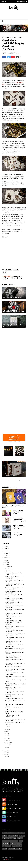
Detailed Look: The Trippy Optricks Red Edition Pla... (14, 695)
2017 (5, 748)
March (7, 740)
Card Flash (8, 37)
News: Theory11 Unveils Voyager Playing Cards (15, 701)
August (7, 729)
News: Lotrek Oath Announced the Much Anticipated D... (14, 673)
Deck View (16, 833)
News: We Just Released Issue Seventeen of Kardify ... (15, 634)
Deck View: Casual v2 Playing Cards (14, 698)
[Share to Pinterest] (13, 57)
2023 (5, 553)
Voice (4, 838)
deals (10, 835)
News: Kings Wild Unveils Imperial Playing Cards (15, 677)
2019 (5, 562)
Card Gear (20, 838)
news (11, 833)
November (8, 569)
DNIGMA (15, 37)
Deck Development (12, 848)
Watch (8, 838)
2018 (5, 564)
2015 (5, 752)
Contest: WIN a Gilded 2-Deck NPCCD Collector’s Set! (14, 645)
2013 (5, 757)
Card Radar (15, 835)
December (8, 566)
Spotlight (14, 838)
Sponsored (12, 843)
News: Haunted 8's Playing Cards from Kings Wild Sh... (14, 610)
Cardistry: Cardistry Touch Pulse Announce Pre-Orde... (15, 617)
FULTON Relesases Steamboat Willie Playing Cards (18, 534)
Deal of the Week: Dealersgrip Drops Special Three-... (14, 630)
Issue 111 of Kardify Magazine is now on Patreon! (18, 512)
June (6, 733)
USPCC (21, 37)
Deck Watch (14, 846)
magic (20, 840)
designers (11, 840)
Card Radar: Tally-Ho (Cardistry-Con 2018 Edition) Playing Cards (13, 277)
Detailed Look (6, 843)
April (6, 738)
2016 (5, 750)
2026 (5, 546)
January (7, 745)
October (7, 571)
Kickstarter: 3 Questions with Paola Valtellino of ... (13, 573)
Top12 (16, 840)
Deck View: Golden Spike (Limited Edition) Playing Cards (19, 527)
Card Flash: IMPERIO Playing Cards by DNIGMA (14, 712)
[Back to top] (24, 857)
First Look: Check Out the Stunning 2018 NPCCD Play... (14, 649)
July (6, 731)
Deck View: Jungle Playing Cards (13, 667)
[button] (4, 1)
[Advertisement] (16, 14)
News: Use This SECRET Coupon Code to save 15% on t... (15, 719)
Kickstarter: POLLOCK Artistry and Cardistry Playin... (13, 641)
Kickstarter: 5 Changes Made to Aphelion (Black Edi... (15, 723)
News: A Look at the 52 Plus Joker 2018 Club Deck (14, 581)
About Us (3, 1)
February (7, 742)
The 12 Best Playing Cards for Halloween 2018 (15, 595)
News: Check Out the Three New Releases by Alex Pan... (15, 669)
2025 (5, 549)
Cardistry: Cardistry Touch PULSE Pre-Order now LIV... (14, 599)
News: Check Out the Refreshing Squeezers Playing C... (13, 688)
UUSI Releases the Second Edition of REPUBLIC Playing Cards (19, 519)
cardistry (22, 833)
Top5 (20, 846)
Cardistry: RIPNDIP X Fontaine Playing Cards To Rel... (14, 592)
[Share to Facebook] (4, 57)
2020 (5, 560)
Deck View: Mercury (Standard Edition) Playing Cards (14, 584)
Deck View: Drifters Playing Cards (13, 620)
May (6, 736)
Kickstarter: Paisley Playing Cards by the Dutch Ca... (14, 691)
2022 (5, 555)
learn (9, 846)
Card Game (19, 843)
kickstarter (5, 833)
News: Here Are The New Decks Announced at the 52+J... (13, 656)
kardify (4, 846)
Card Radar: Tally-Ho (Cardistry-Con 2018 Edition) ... (14, 716)
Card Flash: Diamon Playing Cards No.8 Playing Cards (14, 577)
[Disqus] (14, 350)
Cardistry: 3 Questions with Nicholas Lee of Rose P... (15, 623)
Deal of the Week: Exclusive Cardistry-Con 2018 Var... (15, 684)
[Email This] (17, 57)
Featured (5, 835)
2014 (5, 754)
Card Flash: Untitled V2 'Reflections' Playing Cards (13, 603)
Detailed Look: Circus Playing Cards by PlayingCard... (14, 638)
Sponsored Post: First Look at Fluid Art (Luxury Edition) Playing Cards (21, 30)
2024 (5, 551)
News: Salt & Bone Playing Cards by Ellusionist (14, 660)
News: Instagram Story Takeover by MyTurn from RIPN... (13, 588)
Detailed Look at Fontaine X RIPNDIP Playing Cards (13, 606)
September (8, 727)
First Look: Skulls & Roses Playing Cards (6, 29)
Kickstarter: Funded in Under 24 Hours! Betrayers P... (14, 627)
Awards (19, 848)
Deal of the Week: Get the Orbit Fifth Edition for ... (14, 708)
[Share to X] (9, 57)
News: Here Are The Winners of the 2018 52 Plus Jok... (15, 663)
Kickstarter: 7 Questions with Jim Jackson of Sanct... (15, 680)
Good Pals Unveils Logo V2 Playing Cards (13, 506)
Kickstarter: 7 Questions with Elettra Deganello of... (13, 614)
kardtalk (5, 848)
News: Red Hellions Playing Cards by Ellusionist (14, 705)
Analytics (5, 840)
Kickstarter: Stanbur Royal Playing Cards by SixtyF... (14, 652)
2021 (5, 558)
